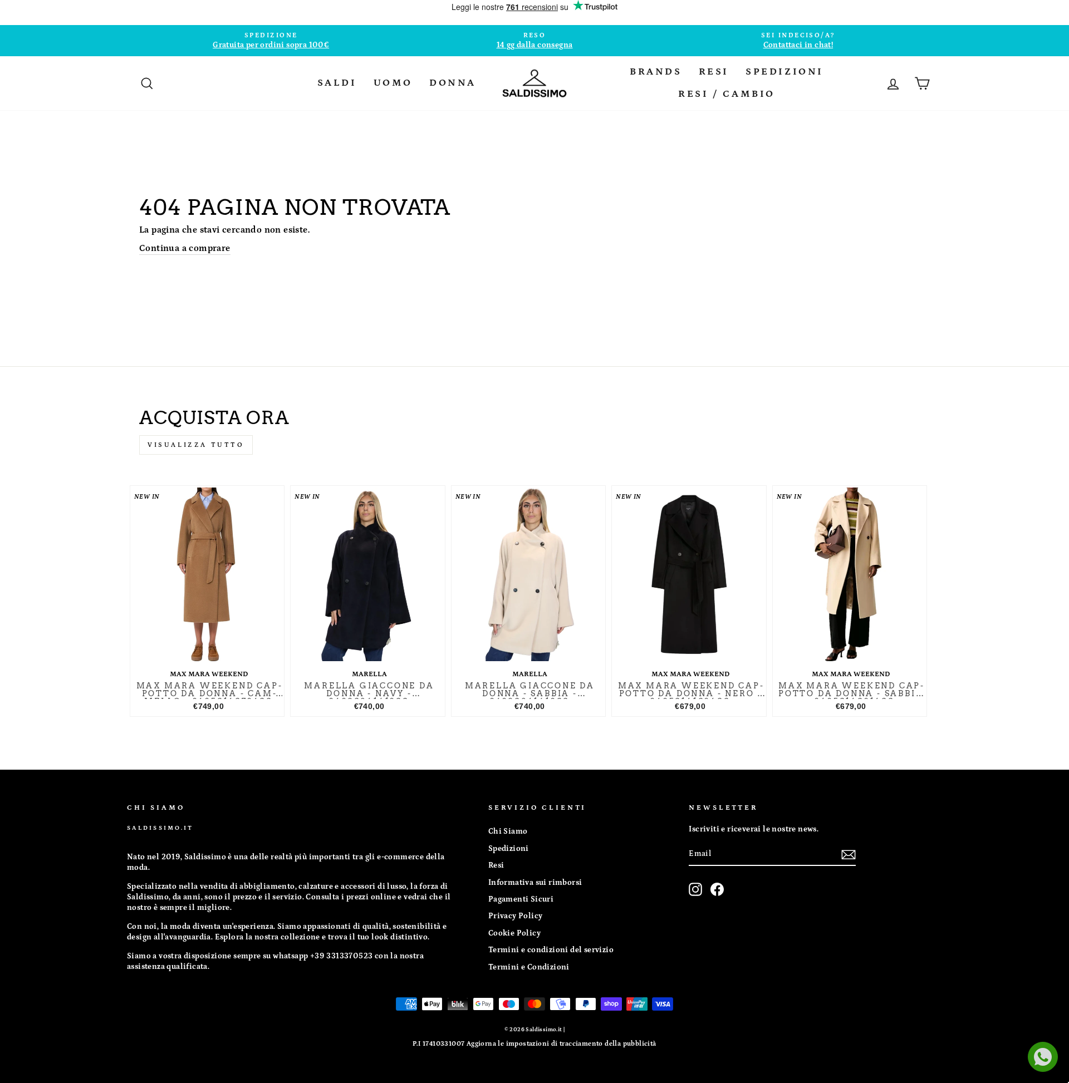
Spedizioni (508, 848)
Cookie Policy (514, 933)
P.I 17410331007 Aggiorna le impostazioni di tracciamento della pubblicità (534, 1043)
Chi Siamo (508, 831)
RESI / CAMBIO (726, 94)
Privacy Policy (515, 916)
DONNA (452, 82)
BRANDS (656, 71)
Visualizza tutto (196, 445)
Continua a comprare (185, 248)
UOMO (393, 82)
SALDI (337, 82)
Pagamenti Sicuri (520, 899)
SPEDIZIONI (784, 71)
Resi (496, 865)
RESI (714, 71)
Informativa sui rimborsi (535, 882)
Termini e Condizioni (529, 967)
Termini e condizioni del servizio (551, 950)
